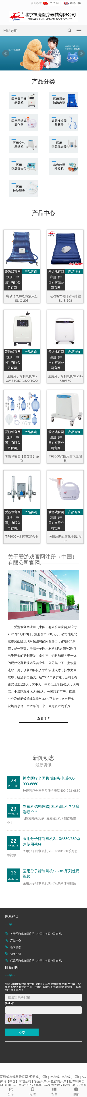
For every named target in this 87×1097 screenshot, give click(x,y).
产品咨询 (31, 271)
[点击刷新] (18, 1019)
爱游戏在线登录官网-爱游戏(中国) (23, 1077)
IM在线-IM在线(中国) (64, 1077)
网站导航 (10, 31)
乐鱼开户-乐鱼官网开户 (50, 1081)
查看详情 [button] (43, 718)
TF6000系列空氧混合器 (21, 536)
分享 (11, 1094)
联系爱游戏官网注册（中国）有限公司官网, (36, 960)
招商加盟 (15, 954)
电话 (32, 1094)
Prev (5, 53)
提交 (22, 1032)
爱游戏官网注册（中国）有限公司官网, (13, 280)
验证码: (9, 1003)
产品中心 (15, 940)
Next (81, 53)
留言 (54, 1094)
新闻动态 (15, 947)
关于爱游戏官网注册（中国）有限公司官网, (36, 933)
